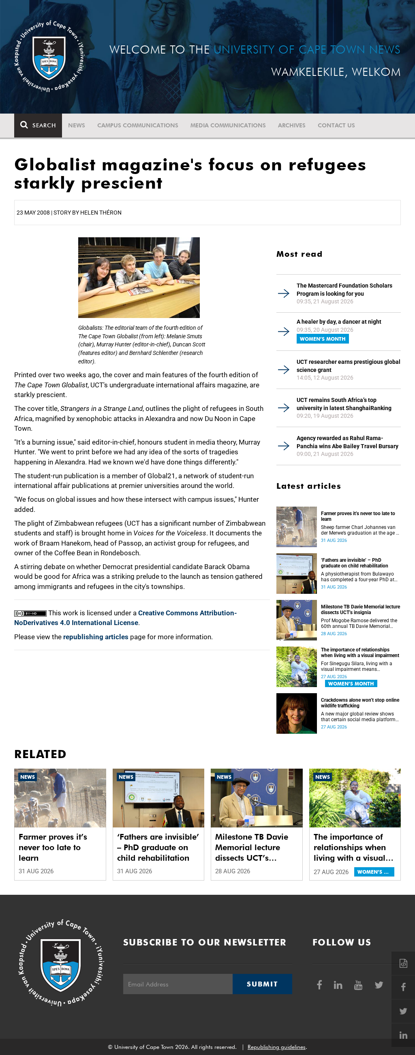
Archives (292, 125)
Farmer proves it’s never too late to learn (358, 516)
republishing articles (95, 637)
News (76, 125)
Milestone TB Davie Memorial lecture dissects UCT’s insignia (360, 609)
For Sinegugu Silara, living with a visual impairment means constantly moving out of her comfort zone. (356, 666)
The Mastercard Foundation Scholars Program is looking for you (344, 289)
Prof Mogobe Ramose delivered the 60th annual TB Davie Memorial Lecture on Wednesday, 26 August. (359, 623)
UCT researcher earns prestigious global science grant (348, 366)
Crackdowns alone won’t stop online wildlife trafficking (360, 703)
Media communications (228, 125)
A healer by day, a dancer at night (339, 321)
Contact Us (336, 125)
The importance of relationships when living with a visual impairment (360, 652)
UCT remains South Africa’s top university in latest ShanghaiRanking (344, 404)
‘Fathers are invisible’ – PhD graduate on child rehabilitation (354, 563)
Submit (262, 984)
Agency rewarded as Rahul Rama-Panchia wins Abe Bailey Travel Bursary (347, 442)
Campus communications (137, 125)
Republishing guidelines (277, 1047)
